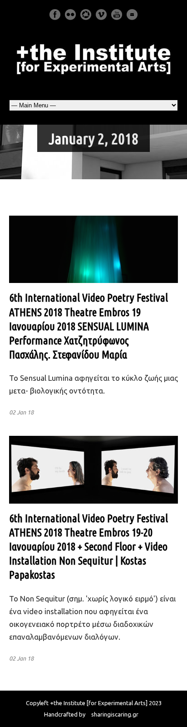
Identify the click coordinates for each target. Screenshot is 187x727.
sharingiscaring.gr (114, 714)
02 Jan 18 (21, 412)
